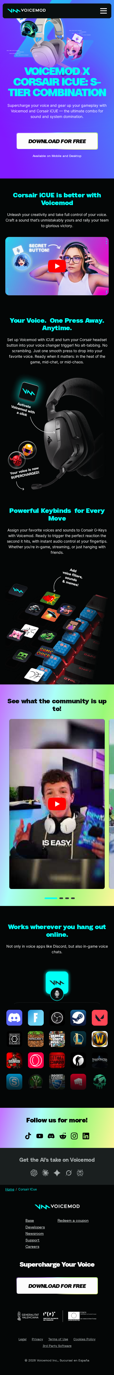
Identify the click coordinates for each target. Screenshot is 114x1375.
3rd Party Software (57, 1346)
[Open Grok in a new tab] (68, 1173)
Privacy (37, 1339)
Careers (32, 1246)
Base (29, 1220)
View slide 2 (61, 898)
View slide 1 (51, 898)
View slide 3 (67, 898)
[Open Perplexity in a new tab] (80, 1173)
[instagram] (74, 1136)
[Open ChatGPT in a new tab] (34, 1173)
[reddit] (63, 1136)
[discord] (51, 1136)
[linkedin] (86, 1136)
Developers (35, 1227)
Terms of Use (58, 1339)
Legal (23, 1339)
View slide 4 (73, 898)
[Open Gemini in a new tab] (57, 1173)
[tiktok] (28, 1136)
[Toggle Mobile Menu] (103, 11)
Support (32, 1240)
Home (9, 1189)
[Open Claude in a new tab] (45, 1173)
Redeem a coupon (73, 1220)
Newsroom (34, 1233)
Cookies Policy (84, 1339)
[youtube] (40, 1136)
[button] (57, 266)
